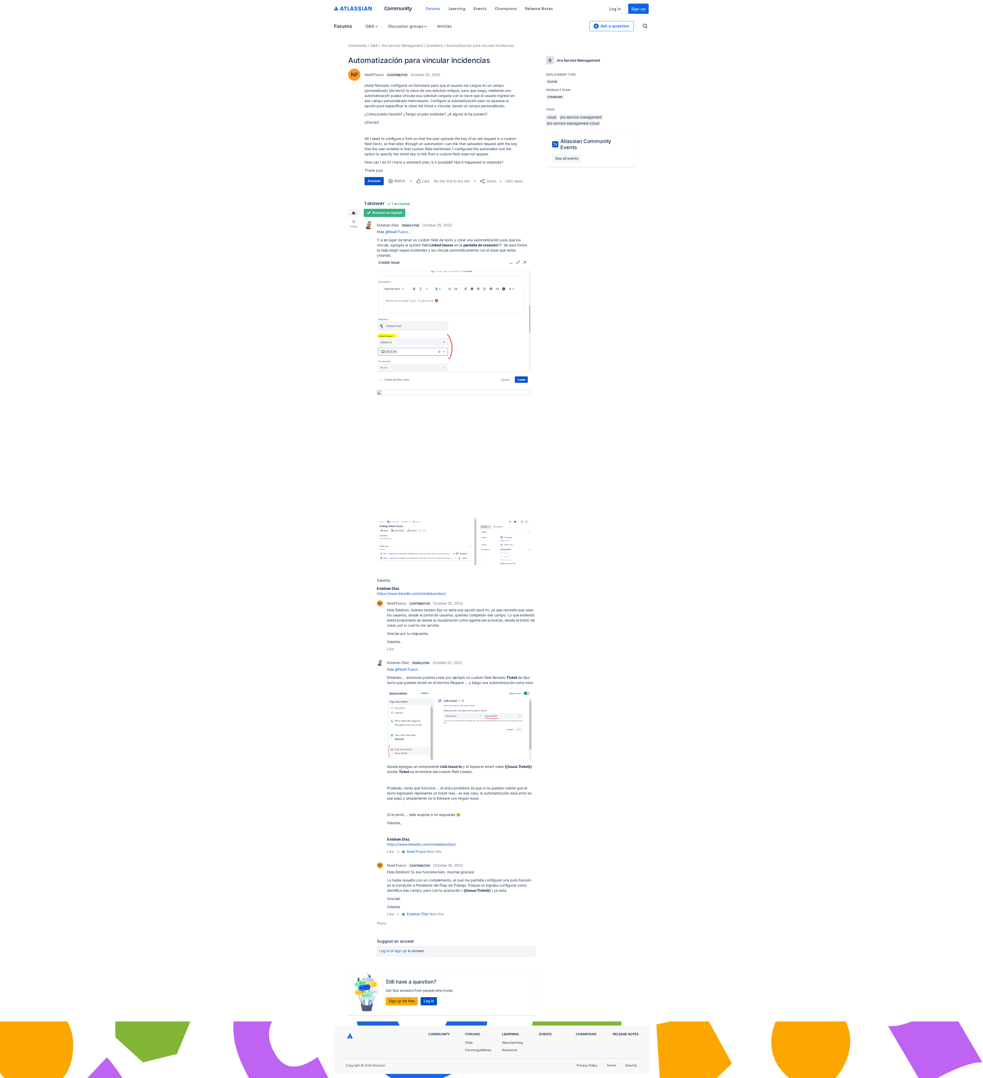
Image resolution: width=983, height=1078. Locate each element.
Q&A (370, 26)
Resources (509, 1050)
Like (390, 649)
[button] (453, 322)
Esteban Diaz (388, 225)
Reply (381, 923)
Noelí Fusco (374, 74)
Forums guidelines (478, 1050)
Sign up (638, 8)
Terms (611, 1065)
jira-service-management (581, 117)
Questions (434, 45)
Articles (444, 26)
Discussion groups (406, 26)
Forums (433, 8)
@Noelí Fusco (396, 232)
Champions (506, 8)
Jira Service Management (402, 45)
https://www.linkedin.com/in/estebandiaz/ (412, 593)
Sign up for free (402, 1001)
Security (631, 1065)
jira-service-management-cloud (573, 123)
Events (480, 8)
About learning (512, 1042)
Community (398, 8)
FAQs (469, 1042)
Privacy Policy (587, 1065)
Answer (374, 181)
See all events (567, 158)
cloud (551, 117)
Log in (615, 8)
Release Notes (539, 8)
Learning (456, 8)
